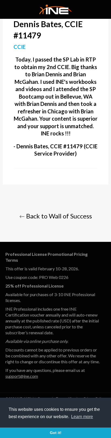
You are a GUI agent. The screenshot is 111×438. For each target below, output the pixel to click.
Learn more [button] (82, 416)
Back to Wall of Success (58, 216)
